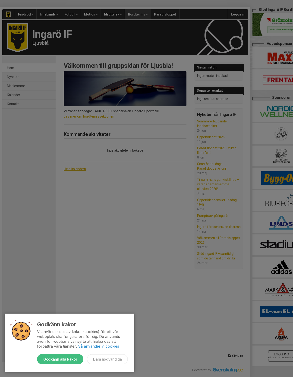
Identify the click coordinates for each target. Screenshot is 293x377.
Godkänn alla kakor (60, 359)
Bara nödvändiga (107, 359)
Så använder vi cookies (98, 346)
